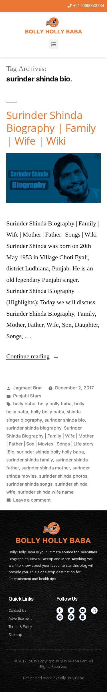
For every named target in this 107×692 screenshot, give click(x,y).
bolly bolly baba (55, 403)
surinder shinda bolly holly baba (50, 452)
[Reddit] (59, 617)
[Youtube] (82, 610)
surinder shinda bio (65, 420)
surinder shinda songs (29, 484)
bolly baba (24, 403)
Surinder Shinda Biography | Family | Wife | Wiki (51, 127)
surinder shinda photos (63, 476)
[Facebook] (59, 610)
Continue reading (32, 356)
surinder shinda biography (33, 428)
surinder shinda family (29, 460)
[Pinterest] (71, 617)
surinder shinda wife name (46, 492)
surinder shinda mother (45, 468)
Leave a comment (32, 500)
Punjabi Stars (27, 396)
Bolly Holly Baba (71, 678)
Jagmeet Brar (27, 388)
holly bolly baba (47, 411)
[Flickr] (82, 617)
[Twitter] (71, 610)
